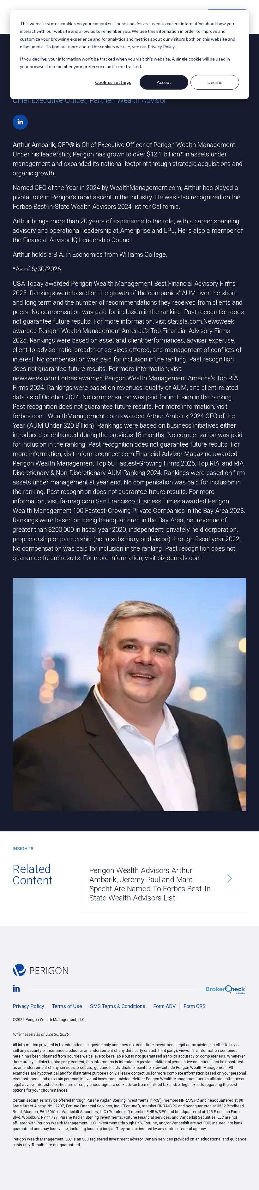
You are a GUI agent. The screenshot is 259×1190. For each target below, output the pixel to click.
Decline (215, 82)
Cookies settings (113, 82)
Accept (164, 82)
